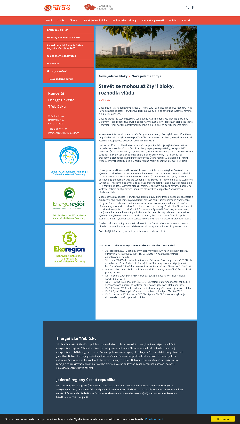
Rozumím (223, 419)
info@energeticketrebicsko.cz (63, 132)
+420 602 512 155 (57, 129)
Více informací (154, 419)
